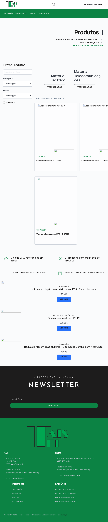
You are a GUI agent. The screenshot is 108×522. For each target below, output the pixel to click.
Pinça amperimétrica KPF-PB (64, 318)
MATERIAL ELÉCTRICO (88, 39)
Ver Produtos (54, 87)
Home (59, 39)
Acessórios (64, 286)
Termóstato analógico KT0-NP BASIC (52, 234)
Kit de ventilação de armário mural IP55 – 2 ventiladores (64, 289)
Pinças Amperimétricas (63, 315)
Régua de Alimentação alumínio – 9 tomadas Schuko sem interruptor (64, 346)
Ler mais (64, 299)
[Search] (51, 4)
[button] (21, 13)
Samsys (64, 515)
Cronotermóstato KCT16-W (48, 160)
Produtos (70, 39)
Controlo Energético (89, 42)
